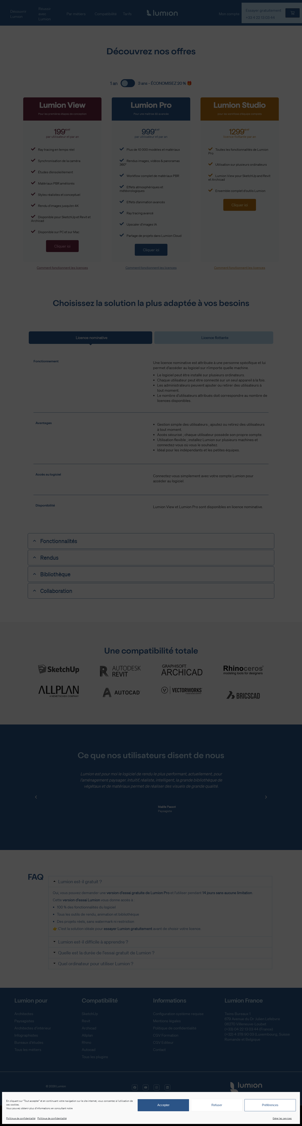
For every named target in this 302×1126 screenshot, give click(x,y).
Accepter (163, 1105)
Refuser (216, 1105)
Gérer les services (282, 1118)
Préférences (270, 1105)
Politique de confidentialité (20, 1118)
